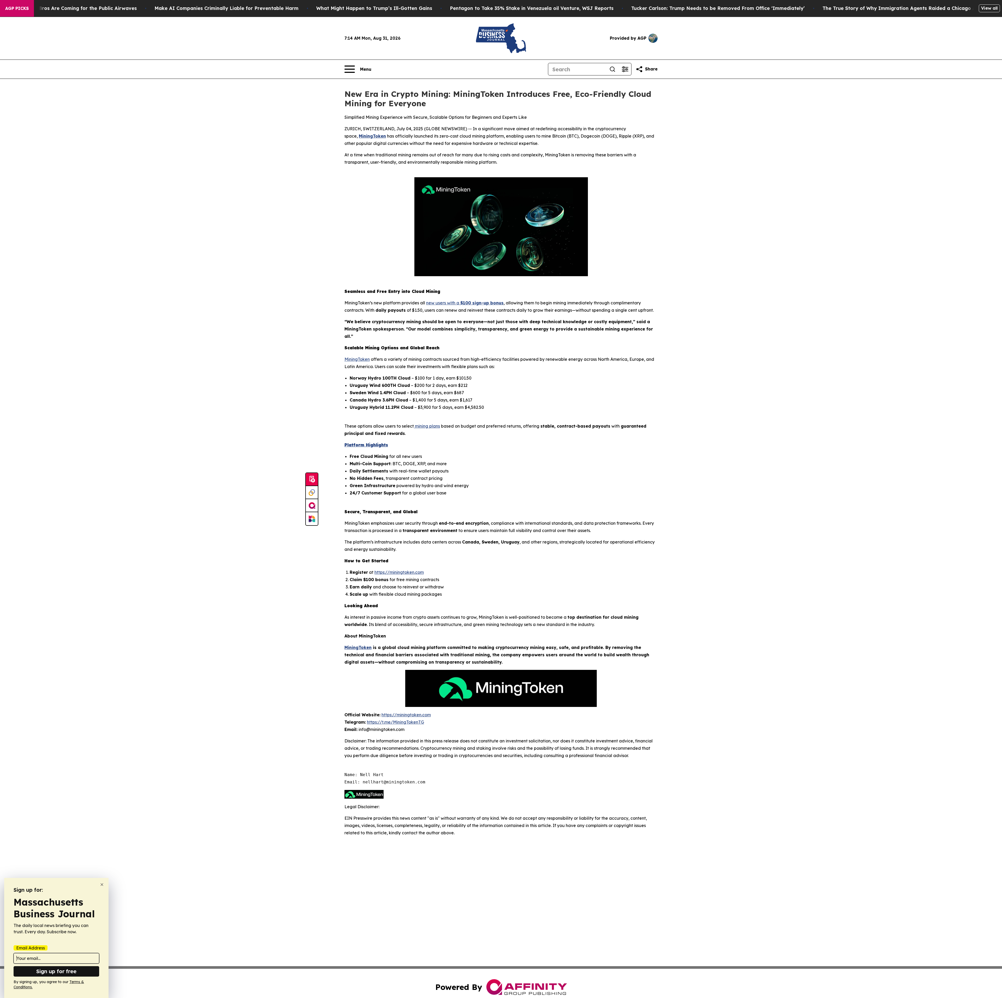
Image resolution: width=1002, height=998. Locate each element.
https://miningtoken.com (399, 572)
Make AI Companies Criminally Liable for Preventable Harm (226, 8)
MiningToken (357, 359)
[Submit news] (312, 479)
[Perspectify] (312, 492)
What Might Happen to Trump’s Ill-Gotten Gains (374, 8)
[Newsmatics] (312, 518)
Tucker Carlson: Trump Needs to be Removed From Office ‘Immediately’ (718, 8)
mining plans (427, 426)
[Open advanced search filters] (625, 69)
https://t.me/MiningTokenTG (395, 722)
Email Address (30, 947)
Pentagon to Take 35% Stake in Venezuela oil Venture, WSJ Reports (531, 8)
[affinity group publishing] (312, 505)
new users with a (443, 302)
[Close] (101, 884)
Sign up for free (56, 971)
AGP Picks (17, 8)
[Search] (612, 69)
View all (989, 8)
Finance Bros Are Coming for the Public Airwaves (78, 8)
